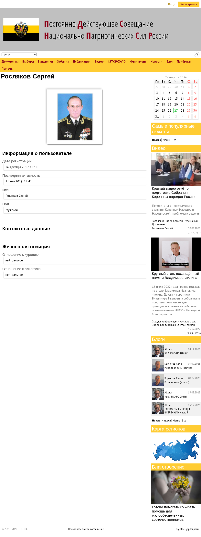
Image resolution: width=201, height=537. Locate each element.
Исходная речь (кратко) (178, 368)
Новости (157, 61)
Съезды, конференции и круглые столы (174, 321)
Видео (99, 61)
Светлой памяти (185, 325)
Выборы (28, 61)
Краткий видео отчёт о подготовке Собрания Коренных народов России (174, 193)
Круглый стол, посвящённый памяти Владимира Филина (175, 276)
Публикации (81, 61)
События (63, 61)
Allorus (168, 349)
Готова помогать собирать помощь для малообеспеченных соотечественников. (173, 513)
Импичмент (138, 61)
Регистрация (188, 4)
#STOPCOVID (117, 61)
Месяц (166, 140)
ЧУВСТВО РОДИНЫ (175, 396)
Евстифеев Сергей (162, 228)
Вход (171, 4)
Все (174, 140)
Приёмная (184, 61)
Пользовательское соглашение (86, 529)
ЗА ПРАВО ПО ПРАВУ (175, 353)
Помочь (7, 68)
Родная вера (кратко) (176, 382)
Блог (169, 61)
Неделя (166, 420)
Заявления (45, 61)
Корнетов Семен (173, 363)
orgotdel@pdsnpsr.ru (187, 529)
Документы (10, 61)
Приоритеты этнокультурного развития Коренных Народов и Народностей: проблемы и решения (176, 209)
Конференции (168, 325)
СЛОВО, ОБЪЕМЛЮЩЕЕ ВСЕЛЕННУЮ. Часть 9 (177, 411)
